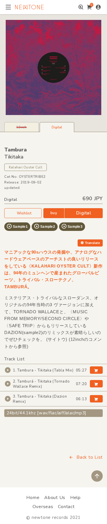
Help (75, 497)
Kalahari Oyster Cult (25, 167)
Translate (92, 243)
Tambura (15, 149)
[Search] (80, 7)
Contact (66, 507)
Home (32, 497)
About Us (54, 497)
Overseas (43, 507)
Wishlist (24, 213)
